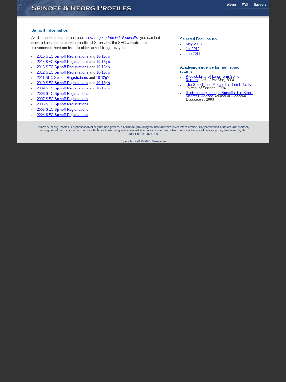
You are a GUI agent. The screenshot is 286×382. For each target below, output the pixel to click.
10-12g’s (103, 56)
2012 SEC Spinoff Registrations (62, 72)
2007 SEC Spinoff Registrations (62, 99)
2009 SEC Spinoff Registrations (62, 88)
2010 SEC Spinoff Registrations (62, 83)
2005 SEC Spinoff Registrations (62, 109)
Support (260, 4)
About (231, 4)
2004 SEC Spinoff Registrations (62, 115)
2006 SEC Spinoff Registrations (62, 104)
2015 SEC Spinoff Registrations (62, 56)
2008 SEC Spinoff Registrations (62, 93)
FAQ (245, 4)
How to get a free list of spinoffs (112, 38)
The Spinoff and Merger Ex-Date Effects (218, 84)
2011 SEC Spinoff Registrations (62, 78)
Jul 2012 (192, 49)
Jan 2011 (193, 53)
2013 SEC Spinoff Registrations (62, 67)
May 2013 (194, 44)
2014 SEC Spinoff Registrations (62, 62)
